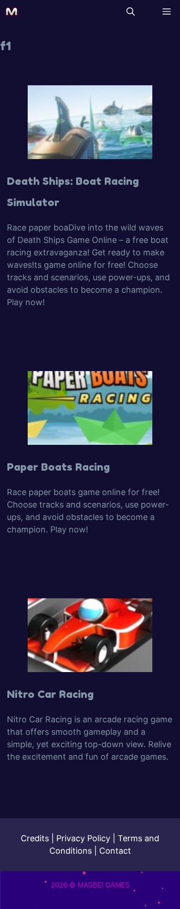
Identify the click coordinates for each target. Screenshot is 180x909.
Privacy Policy (83, 838)
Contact (115, 851)
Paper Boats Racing (58, 466)
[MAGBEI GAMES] (11, 11)
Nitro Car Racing (50, 694)
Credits (35, 838)
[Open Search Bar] (131, 11)
